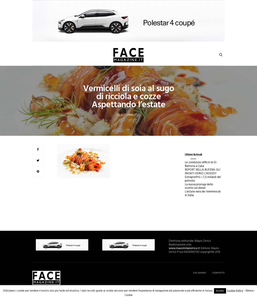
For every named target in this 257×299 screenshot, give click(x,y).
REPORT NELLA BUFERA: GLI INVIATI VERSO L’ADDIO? (202, 171)
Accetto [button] (220, 291)
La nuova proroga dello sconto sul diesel (199, 186)
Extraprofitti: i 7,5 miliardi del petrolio (203, 179)
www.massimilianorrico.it (184, 248)
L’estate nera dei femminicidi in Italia (203, 193)
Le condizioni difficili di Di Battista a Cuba (200, 164)
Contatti (218, 272)
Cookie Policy (235, 291)
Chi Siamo (199, 272)
